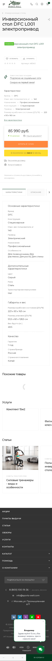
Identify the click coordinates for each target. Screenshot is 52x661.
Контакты (8, 547)
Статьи (6, 525)
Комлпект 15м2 (15, 409)
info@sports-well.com (28, 595)
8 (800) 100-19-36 (18, 590)
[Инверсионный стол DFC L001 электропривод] (26, 45)
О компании (10, 568)
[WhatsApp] (32, 617)
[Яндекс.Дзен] (38, 617)
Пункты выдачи (11, 518)
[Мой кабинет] (42, 4)
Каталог (7, 554)
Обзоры (7, 532)
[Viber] (26, 617)
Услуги (6, 539)
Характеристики (14, 192)
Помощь (7, 561)
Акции (6, 511)
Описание (36, 192)
